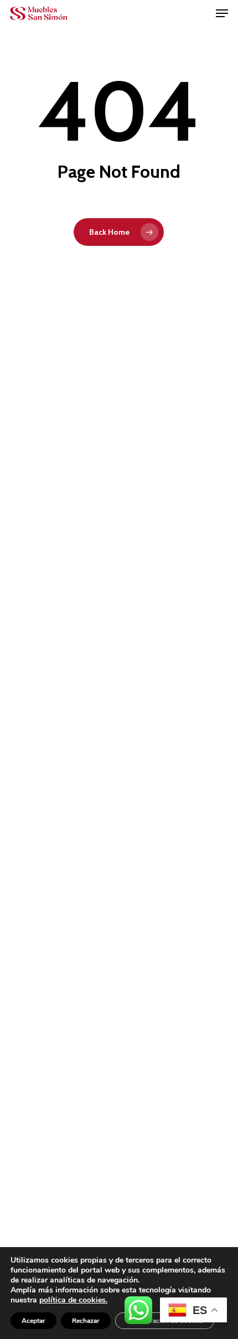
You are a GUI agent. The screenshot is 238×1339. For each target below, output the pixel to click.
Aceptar (33, 1320)
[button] (222, 13)
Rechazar (86, 1320)
